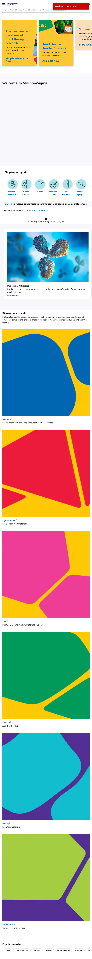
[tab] (13, 210)
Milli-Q (6, 823)
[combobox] (46, 10)
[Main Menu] (3, 4)
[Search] (87, 10)
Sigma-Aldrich (9, 520)
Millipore (7, 419)
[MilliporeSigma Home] (12, 4)
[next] (89, 187)
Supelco (6, 722)
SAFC (5, 621)
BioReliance (8, 924)
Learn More (12, 295)
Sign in (8, 203)
